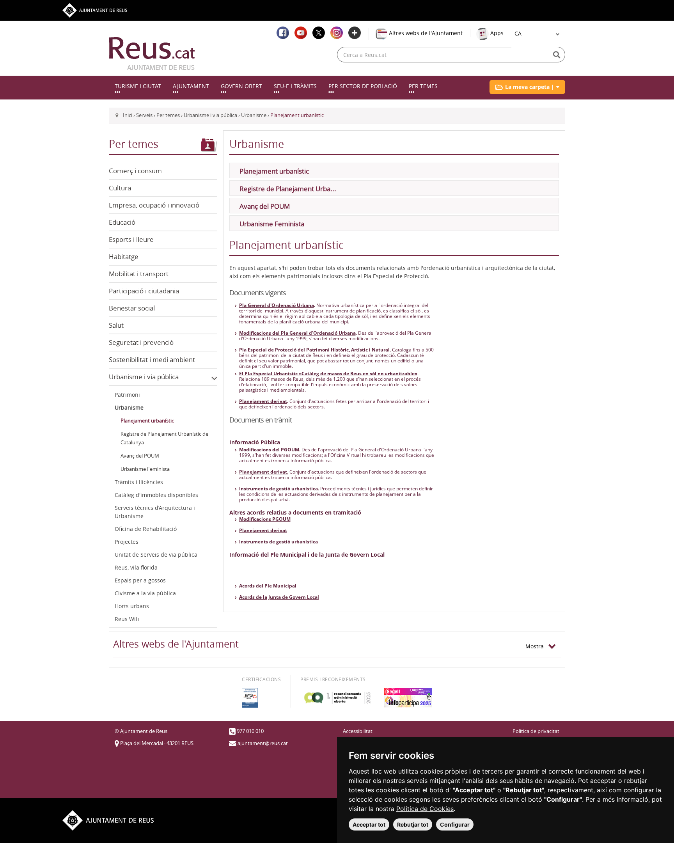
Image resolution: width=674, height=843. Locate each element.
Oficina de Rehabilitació (146, 528)
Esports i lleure (131, 239)
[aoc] (337, 698)
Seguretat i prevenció (141, 342)
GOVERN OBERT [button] (241, 86)
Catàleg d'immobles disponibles (156, 495)
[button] (527, 87)
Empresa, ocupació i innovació (154, 205)
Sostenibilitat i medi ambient (152, 359)
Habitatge (123, 256)
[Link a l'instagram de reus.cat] (336, 33)
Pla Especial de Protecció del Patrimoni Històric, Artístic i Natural (314, 349)
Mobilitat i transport (138, 273)
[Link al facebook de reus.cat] (283, 33)
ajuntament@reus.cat (263, 743)
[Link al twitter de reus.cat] (318, 33)
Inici (127, 115)
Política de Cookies (425, 809)
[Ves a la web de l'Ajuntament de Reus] (94, 9)
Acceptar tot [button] (369, 824)
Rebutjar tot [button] (412, 824)
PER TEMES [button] (423, 86)
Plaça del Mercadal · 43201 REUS (156, 743)
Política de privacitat (536, 731)
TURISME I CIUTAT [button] (138, 86)
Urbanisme (253, 115)
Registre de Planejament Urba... (287, 188)
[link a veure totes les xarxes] (354, 33)
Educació (122, 222)
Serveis (144, 115)
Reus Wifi (127, 619)
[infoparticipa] (408, 698)
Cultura (120, 187)
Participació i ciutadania (144, 290)
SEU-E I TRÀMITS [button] (295, 86)
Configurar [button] (455, 824)
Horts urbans (132, 606)
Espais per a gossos (140, 580)
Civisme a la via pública (145, 593)
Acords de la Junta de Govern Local (279, 597)
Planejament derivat (263, 401)
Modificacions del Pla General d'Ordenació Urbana (297, 333)
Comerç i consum (135, 170)
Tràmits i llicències (139, 482)
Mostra (536, 646)
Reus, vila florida (136, 567)
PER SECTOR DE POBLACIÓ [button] (362, 86)
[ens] (250, 698)
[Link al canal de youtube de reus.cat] (300, 33)
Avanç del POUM (140, 456)
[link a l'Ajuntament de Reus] (152, 53)
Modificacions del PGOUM (269, 449)
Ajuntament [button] (191, 86)
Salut (116, 325)
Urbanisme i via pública (210, 115)
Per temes (168, 115)
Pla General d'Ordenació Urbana (276, 305)
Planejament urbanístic (147, 420)
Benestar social (132, 307)
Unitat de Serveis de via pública (156, 554)
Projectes (126, 541)
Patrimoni (127, 394)
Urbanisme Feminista (145, 469)
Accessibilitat (357, 731)
